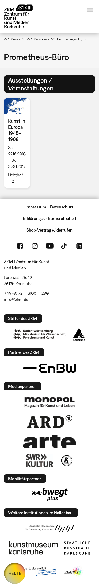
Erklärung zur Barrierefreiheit (49, 218)
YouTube (49, 246)
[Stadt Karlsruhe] (79, 334)
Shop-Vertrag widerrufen (49, 230)
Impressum (36, 206)
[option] (19, 143)
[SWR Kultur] (40, 460)
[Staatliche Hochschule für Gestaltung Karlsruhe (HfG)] (49, 529)
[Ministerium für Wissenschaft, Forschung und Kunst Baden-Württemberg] (39, 334)
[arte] (49, 441)
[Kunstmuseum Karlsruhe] (33, 548)
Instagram (35, 246)
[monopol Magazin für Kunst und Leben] (49, 402)
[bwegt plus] (50, 494)
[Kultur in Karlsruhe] (66, 460)
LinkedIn (79, 246)
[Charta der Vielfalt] (35, 571)
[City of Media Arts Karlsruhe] (73, 571)
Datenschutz (61, 206)
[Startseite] (22, 16)
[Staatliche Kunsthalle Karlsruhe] (77, 548)
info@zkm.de (16, 299)
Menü (89, 10)
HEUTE (14, 573)
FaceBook (20, 246)
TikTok (64, 246)
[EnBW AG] (49, 368)
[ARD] (49, 421)
